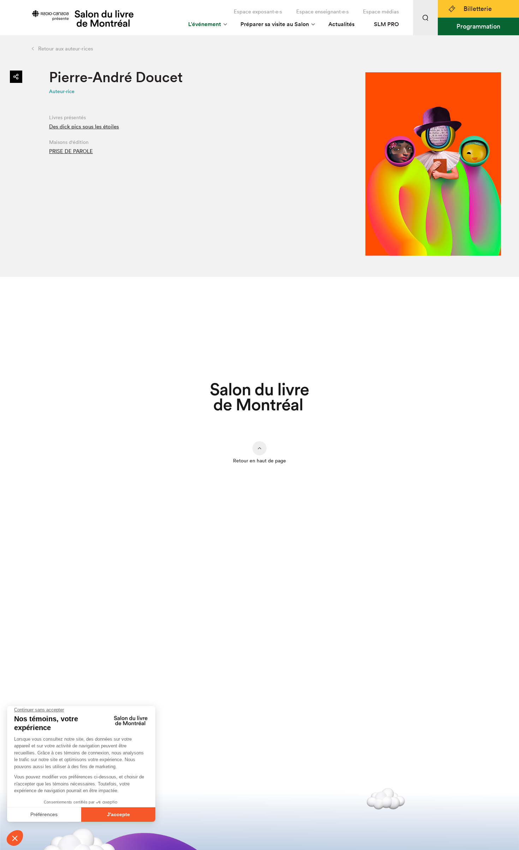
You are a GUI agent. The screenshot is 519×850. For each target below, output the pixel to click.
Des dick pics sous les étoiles (84, 126)
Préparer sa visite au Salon (274, 24)
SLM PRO (386, 24)
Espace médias (381, 11)
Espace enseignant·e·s (322, 11)
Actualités (341, 24)
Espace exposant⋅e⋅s (258, 11)
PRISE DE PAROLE (71, 151)
